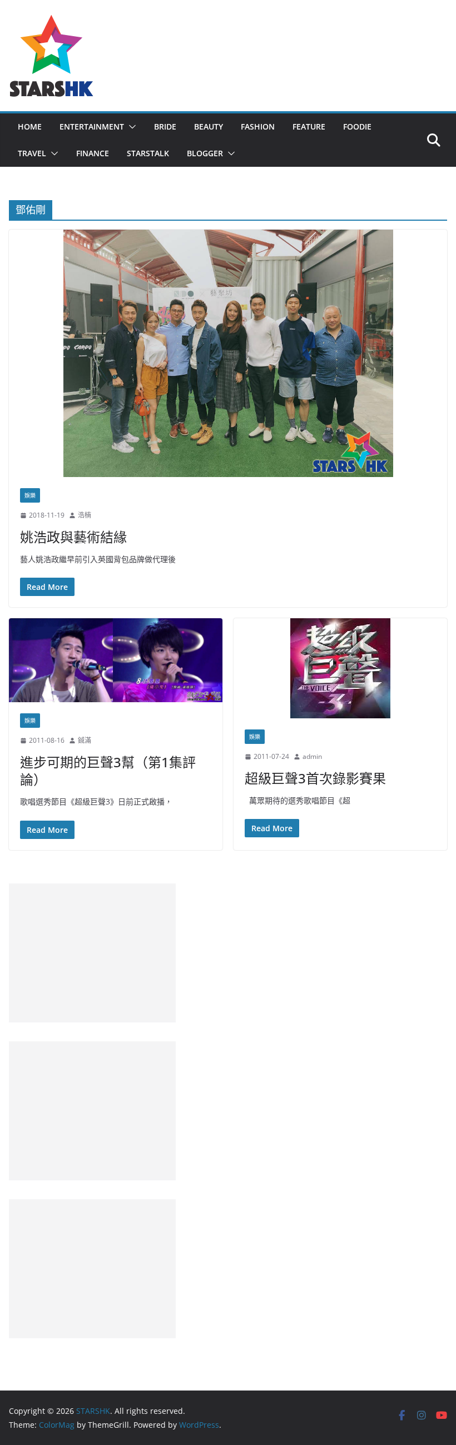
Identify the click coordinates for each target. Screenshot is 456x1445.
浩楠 (84, 515)
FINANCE (92, 153)
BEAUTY (208, 126)
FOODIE (357, 126)
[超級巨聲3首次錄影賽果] (340, 668)
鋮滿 (84, 740)
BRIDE (165, 126)
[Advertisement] (92, 952)
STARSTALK (148, 153)
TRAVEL (32, 153)
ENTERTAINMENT (92, 126)
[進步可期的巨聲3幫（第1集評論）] (115, 660)
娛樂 (30, 495)
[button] (130, 127)
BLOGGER (205, 153)
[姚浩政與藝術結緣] (228, 353)
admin (312, 756)
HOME (30, 126)
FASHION (258, 126)
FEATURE (309, 126)
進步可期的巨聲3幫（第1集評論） (108, 770)
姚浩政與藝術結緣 (73, 537)
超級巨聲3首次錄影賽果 (315, 778)
